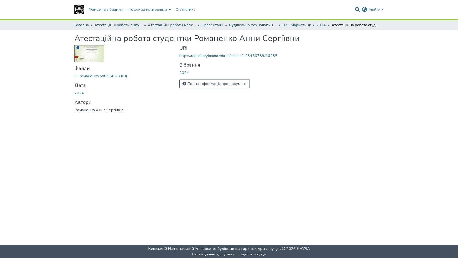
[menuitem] (149, 9)
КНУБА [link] (303, 248)
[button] (79, 9)
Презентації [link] (212, 25)
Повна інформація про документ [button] (216, 83)
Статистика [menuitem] (185, 9)
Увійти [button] (375, 9)
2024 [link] (321, 25)
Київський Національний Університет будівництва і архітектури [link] (206, 248)
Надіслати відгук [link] (253, 254)
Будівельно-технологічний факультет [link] (253, 25)
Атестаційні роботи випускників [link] (118, 25)
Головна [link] (81, 25)
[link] (124, 76)
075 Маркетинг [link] (296, 25)
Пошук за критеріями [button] (147, 9)
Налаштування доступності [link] (213, 254)
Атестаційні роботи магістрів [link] (172, 25)
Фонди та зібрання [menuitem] (106, 9)
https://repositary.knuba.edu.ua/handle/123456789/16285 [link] (228, 55)
